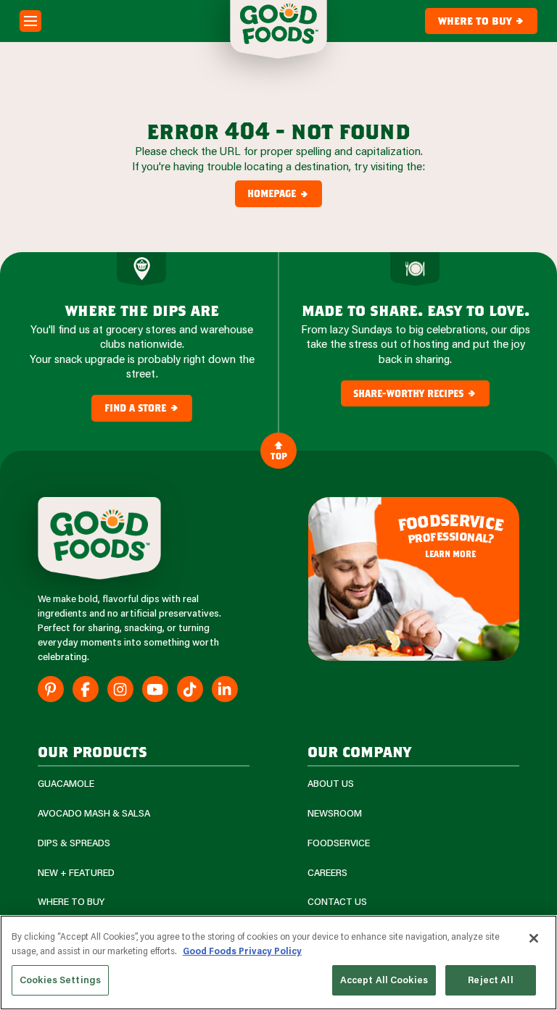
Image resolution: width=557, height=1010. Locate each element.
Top (279, 456)
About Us (331, 783)
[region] (278, 962)
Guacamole (66, 783)
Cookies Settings (60, 979)
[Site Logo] (99, 538)
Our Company (359, 751)
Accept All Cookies (384, 979)
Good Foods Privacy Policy (242, 950)
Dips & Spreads (74, 843)
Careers (327, 873)
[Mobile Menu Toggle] (30, 21)
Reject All (490, 979)
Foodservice (339, 843)
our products (92, 751)
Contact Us (337, 902)
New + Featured (76, 873)
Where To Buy (71, 902)
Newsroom (335, 813)
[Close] (534, 938)
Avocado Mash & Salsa (94, 813)
